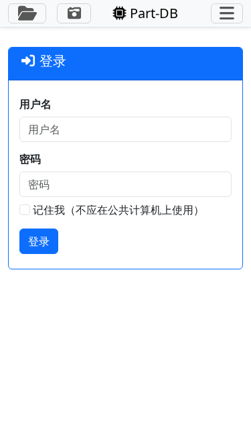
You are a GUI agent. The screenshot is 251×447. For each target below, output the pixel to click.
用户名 (35, 104)
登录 (39, 241)
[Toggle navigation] (227, 13)
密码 (30, 158)
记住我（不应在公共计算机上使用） (118, 209)
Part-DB (152, 13)
